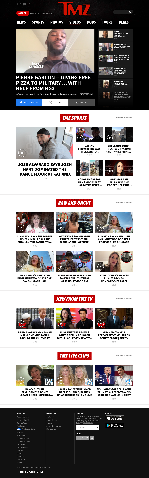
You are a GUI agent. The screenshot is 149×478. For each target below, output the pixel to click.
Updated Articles (23, 438)
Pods (91, 22)
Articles (20, 432)
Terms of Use (22, 423)
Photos (56, 22)
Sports (38, 22)
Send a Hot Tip (51, 420)
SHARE (56, 102)
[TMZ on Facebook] (18, 4)
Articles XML (21, 435)
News (21, 22)
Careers (49, 423)
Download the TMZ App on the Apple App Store (115, 418)
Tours (107, 22)
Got (22, 13)
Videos (75, 22)
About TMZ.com (23, 417)
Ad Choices (21, 426)
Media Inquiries (51, 429)
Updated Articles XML (24, 441)
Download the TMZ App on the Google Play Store (115, 425)
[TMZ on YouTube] (87, 438)
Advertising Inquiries (53, 426)
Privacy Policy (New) (24, 420)
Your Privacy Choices (28, 429)
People (19, 453)
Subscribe (97, 427)
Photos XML (21, 460)
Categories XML (22, 447)
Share (30, 102)
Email (82, 102)
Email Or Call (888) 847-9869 (41, 13)
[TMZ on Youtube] (24, 4)
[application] (55, 51)
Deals (123, 22)
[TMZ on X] (21, 4)
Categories (21, 444)
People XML (21, 457)
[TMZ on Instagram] (29, 4)
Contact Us (50, 417)
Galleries (20, 450)
